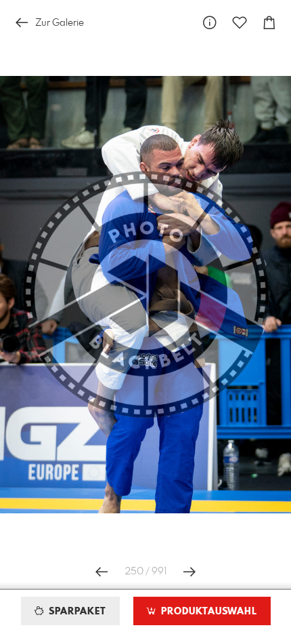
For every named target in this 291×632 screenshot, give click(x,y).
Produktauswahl (207, 611)
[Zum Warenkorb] (269, 23)
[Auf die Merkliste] (239, 23)
